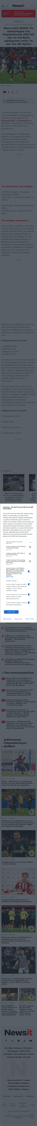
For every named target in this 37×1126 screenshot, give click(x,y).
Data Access (18, 619)
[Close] (33, 507)
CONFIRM (11, 612)
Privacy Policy (29, 619)
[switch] (29, 547)
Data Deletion (7, 619)
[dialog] (18, 563)
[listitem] (18, 542)
